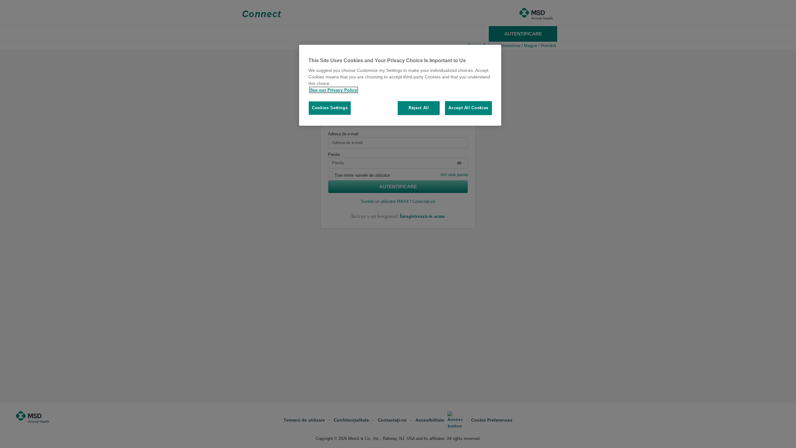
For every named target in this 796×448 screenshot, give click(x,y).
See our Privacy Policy (333, 89)
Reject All (419, 107)
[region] (400, 85)
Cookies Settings (330, 107)
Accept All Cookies (468, 107)
